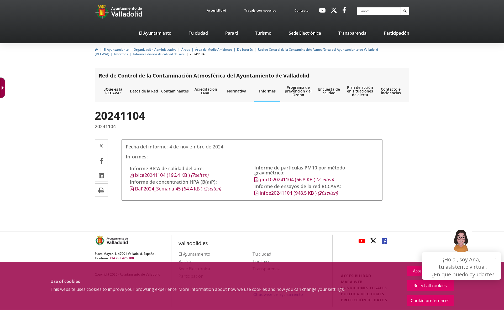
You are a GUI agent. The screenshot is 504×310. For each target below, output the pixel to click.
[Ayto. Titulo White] (127, 12)
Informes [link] (121, 54)
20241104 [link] (197, 54)
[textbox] (379, 11)
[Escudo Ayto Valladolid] (100, 240)
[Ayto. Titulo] (117, 240)
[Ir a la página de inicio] (103, 12)
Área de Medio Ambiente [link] (213, 49)
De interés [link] (245, 49)
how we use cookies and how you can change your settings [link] (286, 289)
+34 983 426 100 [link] (121, 258)
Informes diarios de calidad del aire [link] (159, 54)
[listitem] (155, 34)
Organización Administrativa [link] (155, 49)
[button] (405, 11)
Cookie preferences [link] (430, 300)
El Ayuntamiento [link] (116, 49)
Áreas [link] (185, 49)
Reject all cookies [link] (430, 285)
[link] (216, 11)
